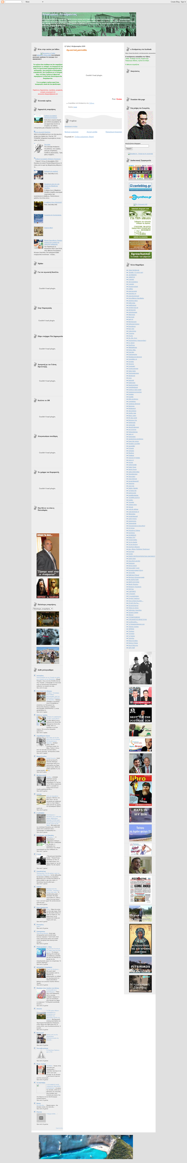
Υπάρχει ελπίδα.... (51, 1113)
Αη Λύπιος (131, 528)
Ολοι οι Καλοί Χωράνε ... (135, 601)
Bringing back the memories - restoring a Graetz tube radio (52, 890)
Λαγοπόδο (131, 572)
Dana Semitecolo (42, 907)
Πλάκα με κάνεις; (133, 608)
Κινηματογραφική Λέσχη (135, 570)
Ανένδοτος (131, 532)
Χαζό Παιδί (131, 647)
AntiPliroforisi (132, 305)
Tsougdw (131, 502)
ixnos (130, 378)
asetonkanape (132, 312)
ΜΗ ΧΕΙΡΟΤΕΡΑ (133, 579)
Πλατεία (39, 1112)
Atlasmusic (131, 314)
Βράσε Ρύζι (131, 537)
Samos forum (132, 469)
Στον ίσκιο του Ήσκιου (44, 691)
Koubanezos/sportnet (135, 392)
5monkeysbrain (133, 286)
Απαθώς (49, 777)
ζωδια (38, 926)
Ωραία (75, 107)
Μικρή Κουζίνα (41, 756)
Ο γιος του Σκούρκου (52, 969)
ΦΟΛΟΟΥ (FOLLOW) (44, 55)
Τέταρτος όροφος (133, 626)
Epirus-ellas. (132, 350)
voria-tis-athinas (133, 509)
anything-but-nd (133, 307)
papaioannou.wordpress (135, 439)
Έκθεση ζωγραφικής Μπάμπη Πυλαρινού (48, 159)
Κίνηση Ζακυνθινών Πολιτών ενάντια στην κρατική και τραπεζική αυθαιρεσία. (53, 242)
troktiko (130, 500)
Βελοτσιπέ (40, 1033)
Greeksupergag (133, 368)
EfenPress (131, 345)
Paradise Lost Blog (134, 443)
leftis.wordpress (133, 399)
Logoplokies (132, 401)
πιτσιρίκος (40, 675)
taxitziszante (132, 493)
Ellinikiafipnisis (132, 347)
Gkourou (131, 364)
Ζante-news (132, 558)
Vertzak (130, 507)
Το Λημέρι (131, 633)
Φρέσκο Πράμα (133, 643)
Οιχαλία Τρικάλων (134, 598)
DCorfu (130, 336)
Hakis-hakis (132, 371)
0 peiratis (131, 279)
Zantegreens (41, 931)
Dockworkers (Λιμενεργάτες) (137, 340)
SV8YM (39, 887)
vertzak (39, 794)
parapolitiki (131, 446)
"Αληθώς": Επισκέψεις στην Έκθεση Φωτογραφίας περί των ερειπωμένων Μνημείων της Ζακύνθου (53, 696)
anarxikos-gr (132, 293)
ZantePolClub (41, 871)
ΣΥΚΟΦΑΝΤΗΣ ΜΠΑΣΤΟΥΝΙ (137, 619)
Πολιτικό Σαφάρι (133, 612)
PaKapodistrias (133, 432)
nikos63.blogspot (133, 427)
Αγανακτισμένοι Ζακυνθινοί (136, 526)
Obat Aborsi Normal (42, 933)
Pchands (131, 448)
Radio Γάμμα (132, 467)
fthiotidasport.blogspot (135, 357)
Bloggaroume (132, 321)
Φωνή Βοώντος (133, 645)
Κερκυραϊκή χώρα (133, 568)
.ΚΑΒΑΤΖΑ (131, 277)
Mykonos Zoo (132, 420)
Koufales (131, 394)
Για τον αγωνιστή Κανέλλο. (42, 132)
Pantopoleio (131, 436)
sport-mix (131, 486)
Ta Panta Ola (132, 490)
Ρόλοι (48, 909)
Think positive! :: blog (44, 947)
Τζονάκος (131, 631)
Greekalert (131, 366)
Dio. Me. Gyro (132, 338)
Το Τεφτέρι (131, 636)
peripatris (131, 450)
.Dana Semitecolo (133, 270)
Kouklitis (130, 396)
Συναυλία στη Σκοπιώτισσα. (52, 215)
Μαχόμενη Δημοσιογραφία (136, 577)
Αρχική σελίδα (92, 132)
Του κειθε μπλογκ (42, 1048)
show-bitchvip (132, 479)
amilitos (130, 289)
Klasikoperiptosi (133, 385)
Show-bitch (131, 476)
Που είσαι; (47, 144)
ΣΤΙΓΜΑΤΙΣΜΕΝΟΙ (134, 617)
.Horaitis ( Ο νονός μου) (135, 272)
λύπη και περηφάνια (52, 796)
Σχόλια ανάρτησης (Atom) (84, 137)
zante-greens (132, 518)
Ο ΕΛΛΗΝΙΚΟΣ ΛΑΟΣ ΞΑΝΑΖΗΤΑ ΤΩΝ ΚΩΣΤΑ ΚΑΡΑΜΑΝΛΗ (53, 1086)
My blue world (41, 775)
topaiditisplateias (133, 495)
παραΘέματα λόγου (43, 736)
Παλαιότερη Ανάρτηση (114, 132)
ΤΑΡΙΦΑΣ (131, 629)
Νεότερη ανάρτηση (71, 132)
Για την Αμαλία (132, 542)
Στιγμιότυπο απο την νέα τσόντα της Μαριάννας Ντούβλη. (51, 186)
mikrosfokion (132, 411)
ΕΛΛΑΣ (130, 554)
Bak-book (131, 317)
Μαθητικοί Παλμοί (133, 575)
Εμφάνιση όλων (59, 1128)
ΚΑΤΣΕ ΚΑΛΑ (132, 565)
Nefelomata (131, 422)
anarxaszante (132, 291)
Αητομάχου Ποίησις (134, 530)
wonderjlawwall (133, 516)
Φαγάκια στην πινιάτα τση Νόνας (48, 988)
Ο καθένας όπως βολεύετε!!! (53, 202)
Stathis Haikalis (133, 488)
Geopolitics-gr (132, 359)
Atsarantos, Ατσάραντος (59, 14)
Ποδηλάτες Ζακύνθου (135, 610)
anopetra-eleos (133, 300)
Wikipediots (131, 514)
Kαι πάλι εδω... (41, 1105)
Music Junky (132, 415)
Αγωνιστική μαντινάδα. (76, 50)
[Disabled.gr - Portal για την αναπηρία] (140, 153)
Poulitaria (131, 455)
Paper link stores (133, 441)
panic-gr (130, 434)
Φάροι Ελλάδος (133, 640)
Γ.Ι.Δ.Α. (39, 854)
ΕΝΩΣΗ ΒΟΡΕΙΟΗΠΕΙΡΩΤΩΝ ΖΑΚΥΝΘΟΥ (141, 556)
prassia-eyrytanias (134, 457)
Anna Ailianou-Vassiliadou (136, 298)
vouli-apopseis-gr (133, 511)
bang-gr (130, 319)
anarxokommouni (133, 296)
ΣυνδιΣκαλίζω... (133, 622)
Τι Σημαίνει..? (50, 837)
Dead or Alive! (48, 227)
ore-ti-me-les (132, 429)
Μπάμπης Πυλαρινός (134, 586)
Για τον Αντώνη (133, 544)
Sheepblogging (132, 474)
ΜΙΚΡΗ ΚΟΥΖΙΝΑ (133, 582)
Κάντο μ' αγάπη (42, 715)
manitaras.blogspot (134, 403)
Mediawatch (132, 408)
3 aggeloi (131, 284)
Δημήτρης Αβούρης (134, 547)
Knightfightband (133, 387)
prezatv (130, 462)
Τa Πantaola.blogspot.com (136, 624)
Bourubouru (132, 326)
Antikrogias (131, 303)
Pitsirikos (131, 453)
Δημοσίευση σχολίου (71, 126)
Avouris (39, 1008)
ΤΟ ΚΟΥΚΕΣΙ (41, 1083)
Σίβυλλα (130, 615)
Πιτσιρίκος (40, 924)
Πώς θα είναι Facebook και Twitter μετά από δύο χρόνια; (53, 950)
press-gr (131, 460)
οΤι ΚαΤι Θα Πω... (133, 603)
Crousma (131, 333)
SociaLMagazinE (133, 481)
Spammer (131, 483)
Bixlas (39, 1103)
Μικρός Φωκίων (133, 584)
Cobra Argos (132, 331)
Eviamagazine (132, 354)
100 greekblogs (133, 282)
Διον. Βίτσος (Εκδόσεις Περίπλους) (139, 549)
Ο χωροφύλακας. (133, 596)
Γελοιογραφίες (132, 539)
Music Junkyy (41, 1064)
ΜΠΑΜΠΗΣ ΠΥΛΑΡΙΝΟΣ (44, 967)
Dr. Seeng (131, 343)
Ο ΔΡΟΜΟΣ (40, 813)
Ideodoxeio (131, 375)
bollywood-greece (133, 324)
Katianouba (131, 382)
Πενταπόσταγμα (133, 605)
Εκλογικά (131, 551)
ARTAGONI (132, 310)
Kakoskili (131, 380)
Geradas (131, 361)
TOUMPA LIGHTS (134, 497)
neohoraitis (131, 425)
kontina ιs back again (134, 389)
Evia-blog (131, 352)
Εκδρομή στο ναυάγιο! (51, 171)
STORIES (49, 1065)
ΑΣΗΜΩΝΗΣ (132, 535)
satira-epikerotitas (133, 472)
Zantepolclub (132, 523)
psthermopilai (132, 464)
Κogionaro (131, 563)
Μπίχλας (131, 589)
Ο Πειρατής (131, 593)
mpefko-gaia (132, 413)
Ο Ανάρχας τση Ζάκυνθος (45, 835)
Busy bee (131, 328)
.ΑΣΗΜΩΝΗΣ (132, 275)
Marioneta (131, 406)
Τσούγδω (131, 638)
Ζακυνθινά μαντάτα (134, 561)
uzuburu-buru (132, 504)
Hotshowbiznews (133, 373)
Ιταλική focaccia (51, 758)
